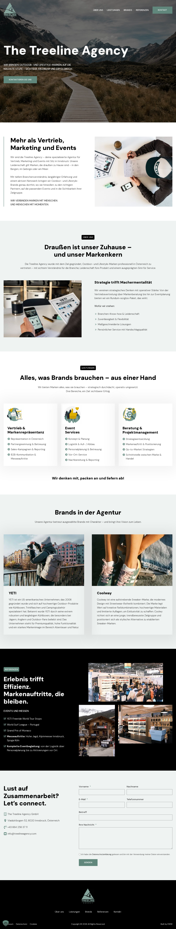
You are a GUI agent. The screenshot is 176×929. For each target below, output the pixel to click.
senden (88, 862)
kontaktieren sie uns (20, 79)
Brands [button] (128, 10)
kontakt (162, 10)
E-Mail (82, 799)
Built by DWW (166, 924)
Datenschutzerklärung (101, 854)
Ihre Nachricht (86, 824)
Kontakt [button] (117, 911)
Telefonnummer (135, 799)
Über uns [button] (98, 10)
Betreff (83, 812)
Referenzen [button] (142, 10)
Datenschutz (21, 924)
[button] (5, 923)
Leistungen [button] (113, 10)
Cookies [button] (33, 924)
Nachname (132, 786)
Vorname (84, 786)
